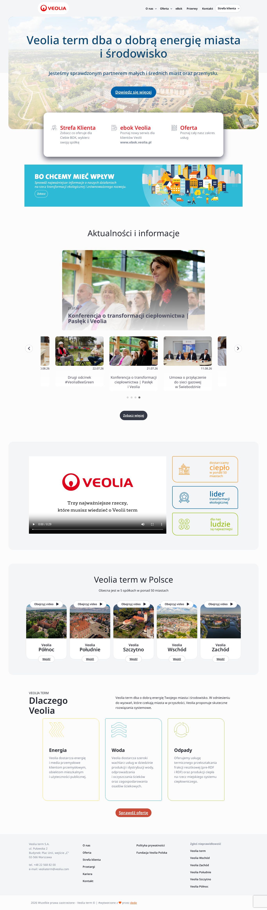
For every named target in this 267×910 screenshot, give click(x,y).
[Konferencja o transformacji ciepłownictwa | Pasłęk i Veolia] (133, 290)
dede (133, 903)
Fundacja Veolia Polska (151, 852)
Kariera (87, 874)
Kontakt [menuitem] (207, 8)
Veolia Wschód (200, 858)
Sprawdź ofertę (133, 812)
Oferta (87, 852)
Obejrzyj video (44, 604)
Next (238, 348)
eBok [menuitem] (179, 8)
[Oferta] (193, 132)
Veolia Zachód (200, 865)
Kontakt (88, 881)
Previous (29, 348)
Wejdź (46, 659)
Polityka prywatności (150, 845)
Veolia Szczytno (200, 879)
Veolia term (198, 851)
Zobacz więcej (133, 415)
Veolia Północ (199, 886)
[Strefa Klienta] (74, 135)
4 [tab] (139, 397)
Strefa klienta (92, 859)
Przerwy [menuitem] (192, 8)
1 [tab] (128, 397)
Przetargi (89, 867)
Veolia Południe (201, 872)
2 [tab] (132, 397)
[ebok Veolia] (134, 135)
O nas (86, 845)
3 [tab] (135, 397)
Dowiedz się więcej (133, 92)
